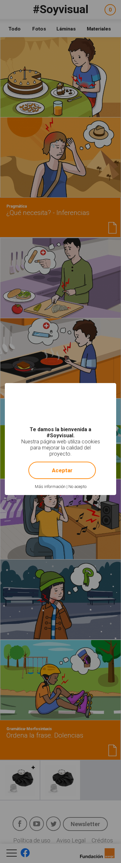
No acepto (77, 486)
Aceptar (62, 470)
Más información (50, 486)
